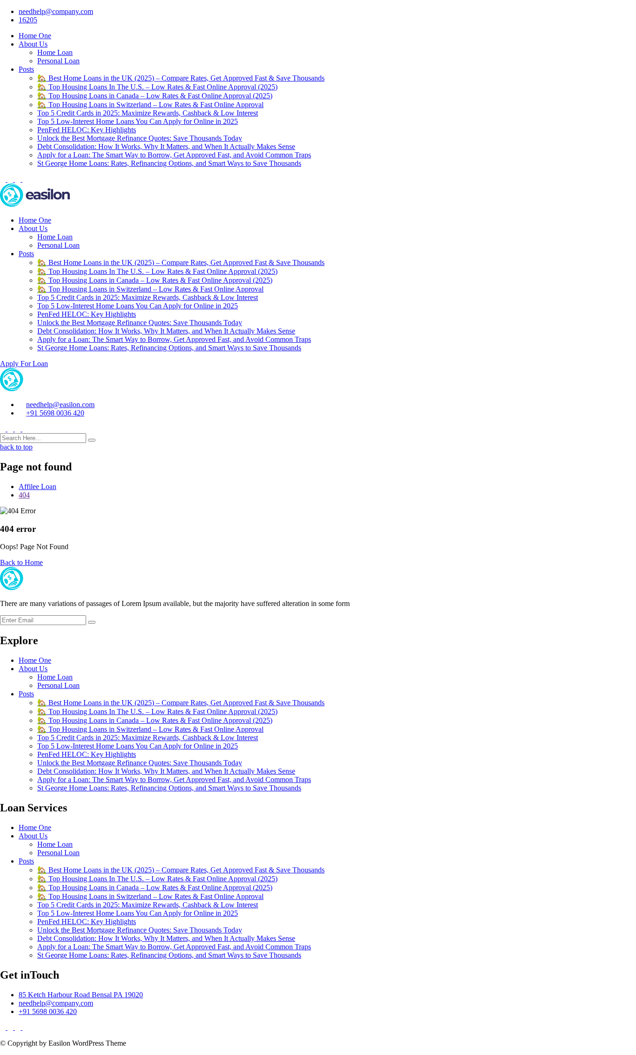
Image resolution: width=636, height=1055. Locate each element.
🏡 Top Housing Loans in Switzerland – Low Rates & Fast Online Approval (150, 105)
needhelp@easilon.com (60, 404)
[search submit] (91, 440)
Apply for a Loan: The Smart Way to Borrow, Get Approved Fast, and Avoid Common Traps (174, 155)
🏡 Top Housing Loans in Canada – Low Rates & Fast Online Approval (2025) (154, 96)
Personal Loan (58, 61)
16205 (28, 20)
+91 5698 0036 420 (55, 413)
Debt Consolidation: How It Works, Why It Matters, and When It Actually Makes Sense (166, 146)
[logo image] (35, 389)
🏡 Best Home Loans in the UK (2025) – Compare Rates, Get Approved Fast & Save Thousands (181, 78)
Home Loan (55, 52)
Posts (26, 69)
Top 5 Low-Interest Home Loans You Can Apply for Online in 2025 (137, 121)
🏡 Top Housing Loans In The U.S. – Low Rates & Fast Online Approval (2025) (157, 87)
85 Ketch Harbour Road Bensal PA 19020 (81, 995)
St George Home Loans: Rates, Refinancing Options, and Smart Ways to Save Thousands (169, 163)
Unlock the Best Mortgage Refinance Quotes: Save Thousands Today (139, 138)
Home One (35, 36)
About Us (33, 44)
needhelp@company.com (56, 11)
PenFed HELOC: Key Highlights (86, 130)
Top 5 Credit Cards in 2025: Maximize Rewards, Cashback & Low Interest (147, 113)
